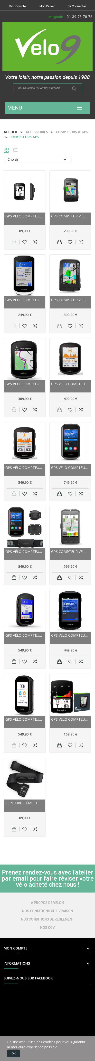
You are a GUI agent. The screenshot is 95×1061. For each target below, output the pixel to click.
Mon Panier (47, 6)
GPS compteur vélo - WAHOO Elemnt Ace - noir (70, 551)
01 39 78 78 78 (80, 17)
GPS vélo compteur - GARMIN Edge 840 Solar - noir (24, 467)
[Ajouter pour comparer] (35, 242)
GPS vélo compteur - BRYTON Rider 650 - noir (70, 719)
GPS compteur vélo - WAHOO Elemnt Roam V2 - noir (70, 300)
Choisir (38, 159)
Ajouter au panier (14, 242)
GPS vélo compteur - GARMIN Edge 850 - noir (24, 719)
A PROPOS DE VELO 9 (47, 903)
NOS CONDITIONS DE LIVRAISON (47, 911)
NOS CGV (47, 928)
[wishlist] (24, 242)
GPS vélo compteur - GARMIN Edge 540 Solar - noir (70, 384)
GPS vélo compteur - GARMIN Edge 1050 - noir (70, 467)
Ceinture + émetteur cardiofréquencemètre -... (24, 803)
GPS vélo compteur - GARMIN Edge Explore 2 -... (24, 300)
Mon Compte (17, 6)
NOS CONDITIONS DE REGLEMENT (47, 919)
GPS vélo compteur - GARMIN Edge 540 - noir (24, 384)
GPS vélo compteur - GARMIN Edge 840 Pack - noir (24, 635)
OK (13, 1053)
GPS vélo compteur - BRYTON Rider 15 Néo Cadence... (24, 216)
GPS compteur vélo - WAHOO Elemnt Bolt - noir (70, 216)
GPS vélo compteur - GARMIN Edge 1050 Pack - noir (24, 551)
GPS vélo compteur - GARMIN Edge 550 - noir (70, 635)
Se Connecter (77, 6)
